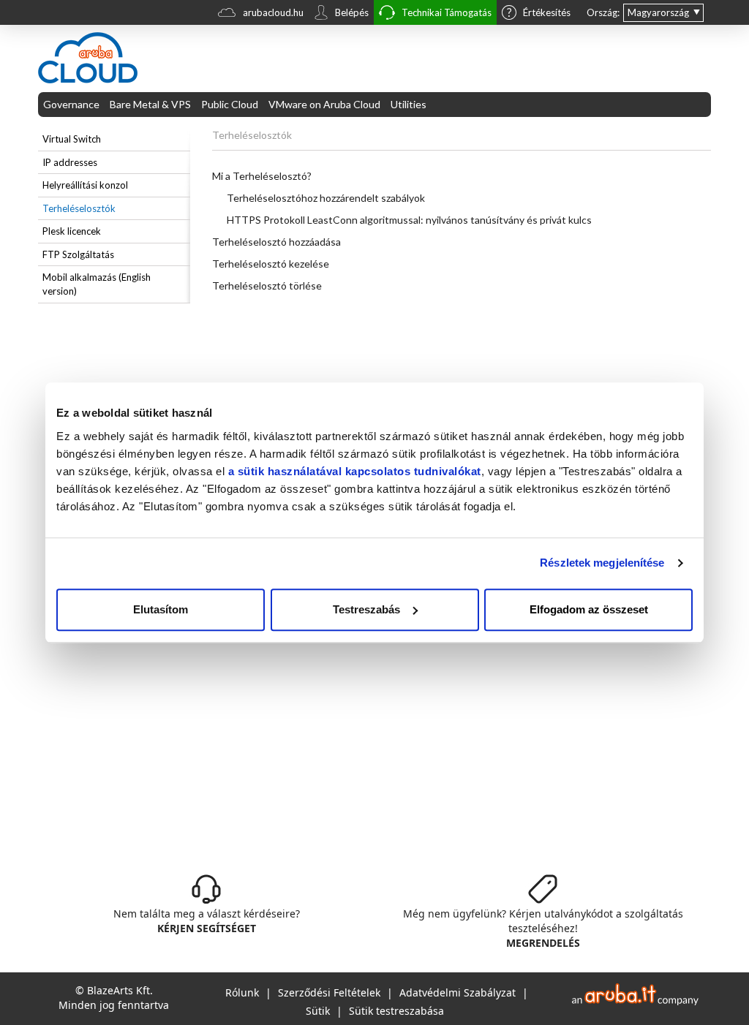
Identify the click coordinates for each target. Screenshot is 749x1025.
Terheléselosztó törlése (267, 285)
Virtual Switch (71, 139)
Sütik (318, 1011)
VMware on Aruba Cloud (324, 104)
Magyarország (658, 12)
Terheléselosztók (79, 208)
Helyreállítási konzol (85, 185)
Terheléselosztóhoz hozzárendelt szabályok (326, 198)
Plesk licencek (71, 231)
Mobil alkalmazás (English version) (96, 284)
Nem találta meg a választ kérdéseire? (206, 921)
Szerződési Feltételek (329, 992)
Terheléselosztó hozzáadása (276, 241)
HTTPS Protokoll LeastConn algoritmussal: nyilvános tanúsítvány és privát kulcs (409, 219)
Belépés (352, 12)
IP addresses (69, 162)
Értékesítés (547, 12)
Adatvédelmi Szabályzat (457, 992)
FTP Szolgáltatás (78, 254)
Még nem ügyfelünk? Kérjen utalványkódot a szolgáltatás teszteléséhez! (543, 928)
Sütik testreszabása (396, 1011)
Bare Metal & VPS (150, 104)
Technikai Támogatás (447, 12)
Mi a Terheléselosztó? (262, 176)
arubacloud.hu (273, 12)
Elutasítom (160, 609)
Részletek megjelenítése (602, 562)
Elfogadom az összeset (589, 609)
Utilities (408, 104)
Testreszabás (366, 609)
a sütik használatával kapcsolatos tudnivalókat (354, 471)
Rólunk (242, 992)
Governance (71, 104)
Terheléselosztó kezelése (270, 263)
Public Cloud (229, 104)
